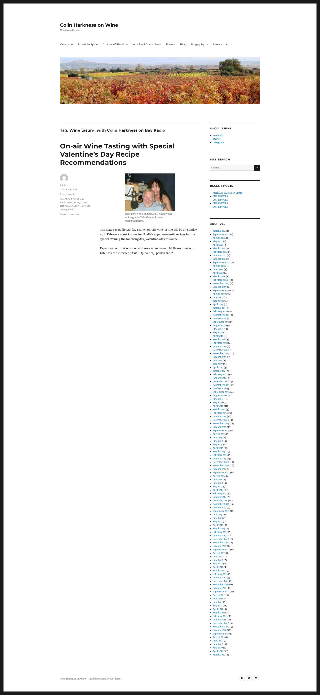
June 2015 (218, 441)
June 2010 (218, 644)
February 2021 (220, 252)
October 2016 (220, 388)
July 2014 (217, 479)
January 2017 (219, 378)
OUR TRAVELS (220, 196)
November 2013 (221, 504)
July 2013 (217, 514)
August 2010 (219, 637)
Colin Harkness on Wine (89, 25)
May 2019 (218, 301)
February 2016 (220, 413)
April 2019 (218, 304)
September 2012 (221, 549)
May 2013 (217, 521)
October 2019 (220, 287)
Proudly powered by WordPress (105, 678)
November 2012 (221, 542)
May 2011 (217, 605)
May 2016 (218, 402)
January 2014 (219, 497)
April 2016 (218, 406)
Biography (197, 44)
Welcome (66, 44)
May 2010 (218, 647)
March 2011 (219, 612)
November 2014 (221, 465)
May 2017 (218, 364)
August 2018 (219, 325)
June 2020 (218, 269)
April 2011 (218, 609)
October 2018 (219, 318)
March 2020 (219, 276)
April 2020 (218, 273)
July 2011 (217, 598)
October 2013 (219, 507)
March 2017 (219, 371)
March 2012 (219, 570)
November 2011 (221, 584)
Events (170, 44)
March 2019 (219, 308)
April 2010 (218, 651)
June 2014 (218, 483)
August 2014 (219, 476)
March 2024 (219, 230)
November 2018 (221, 315)
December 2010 (221, 623)
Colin (63, 184)
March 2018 (219, 339)
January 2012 (219, 577)
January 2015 (219, 458)
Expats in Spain (88, 44)
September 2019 (221, 290)
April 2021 (218, 245)
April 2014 (218, 490)
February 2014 (220, 493)
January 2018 (219, 346)
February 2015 (220, 455)
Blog (183, 44)
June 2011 (218, 602)
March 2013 (219, 528)
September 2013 (221, 511)
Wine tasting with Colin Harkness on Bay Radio (75, 206)
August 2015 (219, 434)
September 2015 (221, 430)
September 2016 (221, 392)
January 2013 (219, 535)
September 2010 (221, 633)
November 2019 (221, 283)
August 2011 (219, 595)
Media (71, 194)
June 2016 (218, 399)
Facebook (218, 135)
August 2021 (219, 238)
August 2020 (219, 266)
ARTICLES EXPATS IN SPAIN (227, 192)
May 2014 (218, 486)
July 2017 (217, 360)
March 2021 (219, 248)
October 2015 (219, 427)
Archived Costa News (147, 44)
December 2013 (221, 500)
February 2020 (220, 280)
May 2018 (218, 332)
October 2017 (219, 357)
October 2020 (220, 259)
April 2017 (218, 367)
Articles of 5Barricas (115, 44)
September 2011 (221, 591)
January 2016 (219, 416)
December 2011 (221, 581)
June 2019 (218, 297)
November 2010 (221, 626)
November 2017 (221, 353)
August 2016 (219, 395)
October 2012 (219, 546)
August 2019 (219, 294)
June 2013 (218, 518)
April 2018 (218, 336)
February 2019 (220, 311)
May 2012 (218, 563)
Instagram (218, 142)
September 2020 (221, 262)
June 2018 (218, 329)
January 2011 (219, 619)
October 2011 (219, 588)
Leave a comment (70, 214)
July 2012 (217, 556)
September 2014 (221, 472)
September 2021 (221, 234)
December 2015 (221, 420)
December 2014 (221, 462)
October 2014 (219, 469)
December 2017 (221, 350)
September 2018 (221, 322)
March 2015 (219, 451)
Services (218, 44)
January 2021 (219, 255)
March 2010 (219, 654)
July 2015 (217, 437)
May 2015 (218, 444)
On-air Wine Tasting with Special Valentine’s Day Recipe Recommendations (117, 154)
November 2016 (221, 385)
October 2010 (219, 630)
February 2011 (220, 616)
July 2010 (217, 640)
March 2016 (219, 409)
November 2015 (221, 423)
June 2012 (218, 560)
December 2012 (221, 539)
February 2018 (220, 343)
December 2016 (221, 381)
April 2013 (218, 525)
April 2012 (218, 567)
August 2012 (219, 553)
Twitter (216, 139)
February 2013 (220, 532)
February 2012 (220, 574)
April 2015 (218, 448)
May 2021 (218, 241)
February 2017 (220, 374)
